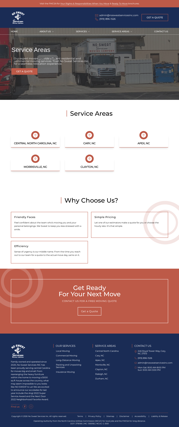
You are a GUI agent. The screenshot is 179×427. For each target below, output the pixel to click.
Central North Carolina (107, 351)
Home (14, 31)
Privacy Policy (95, 416)
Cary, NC (99, 355)
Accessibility (141, 416)
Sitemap (110, 416)
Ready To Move (120, 3)
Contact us (161, 31)
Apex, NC (100, 360)
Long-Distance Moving (68, 360)
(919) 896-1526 (145, 358)
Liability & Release (159, 416)
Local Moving (63, 351)
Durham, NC (101, 378)
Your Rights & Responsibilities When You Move (84, 3)
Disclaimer (124, 416)
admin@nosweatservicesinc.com (155, 363)
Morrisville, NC (102, 365)
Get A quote (24, 71)
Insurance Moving (65, 372)
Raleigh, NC (101, 374)
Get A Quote (155, 17)
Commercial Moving (66, 355)
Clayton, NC (101, 369)
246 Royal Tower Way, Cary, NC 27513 (152, 352)
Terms (80, 416)
